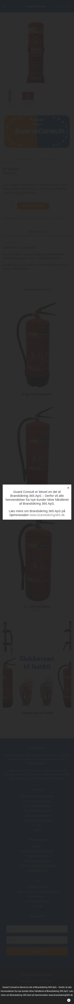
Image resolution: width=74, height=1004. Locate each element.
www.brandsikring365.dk (47, 515)
